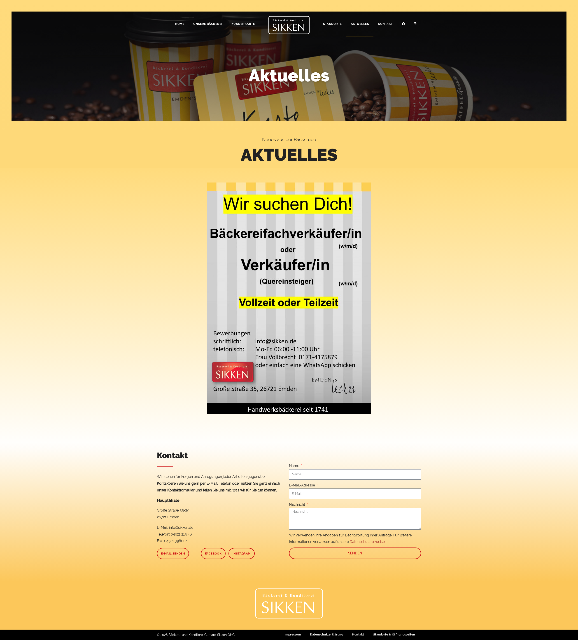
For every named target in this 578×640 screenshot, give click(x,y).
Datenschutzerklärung (326, 634)
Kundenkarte (243, 24)
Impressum (292, 634)
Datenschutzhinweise (367, 542)
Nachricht (297, 504)
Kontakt (385, 24)
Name (294, 466)
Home (179, 24)
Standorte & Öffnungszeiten (394, 634)
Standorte (332, 24)
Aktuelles (360, 24)
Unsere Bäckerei (207, 24)
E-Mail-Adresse (302, 485)
